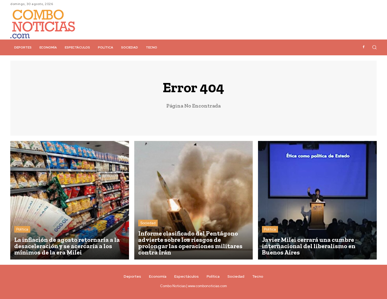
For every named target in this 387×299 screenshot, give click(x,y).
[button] (374, 47)
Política (22, 229)
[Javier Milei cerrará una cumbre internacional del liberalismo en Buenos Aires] (317, 200)
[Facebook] (363, 47)
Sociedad (148, 223)
